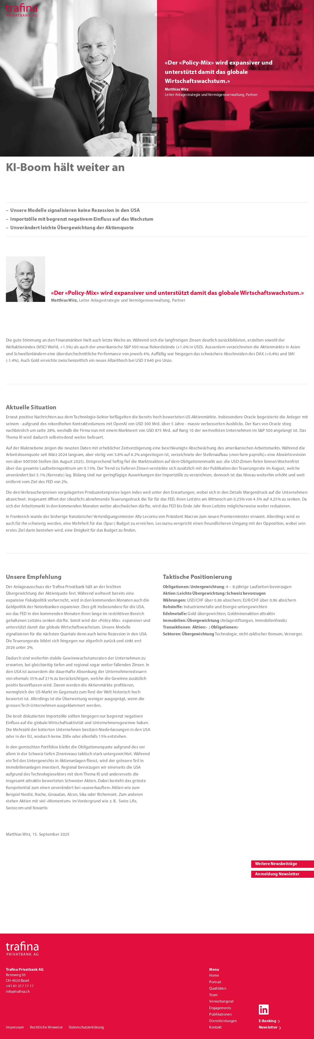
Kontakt (215, 1027)
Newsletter (268, 1027)
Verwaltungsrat (221, 1002)
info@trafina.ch (18, 992)
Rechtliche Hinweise (46, 1027)
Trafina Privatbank (21, 10)
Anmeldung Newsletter (277, 874)
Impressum (15, 1027)
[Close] (305, 10)
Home (214, 976)
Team (213, 995)
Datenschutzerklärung (86, 1027)
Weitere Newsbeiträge (276, 864)
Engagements (220, 1008)
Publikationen (220, 1014)
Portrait (215, 982)
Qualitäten (217, 989)
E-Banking (267, 1021)
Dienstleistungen (223, 1021)
